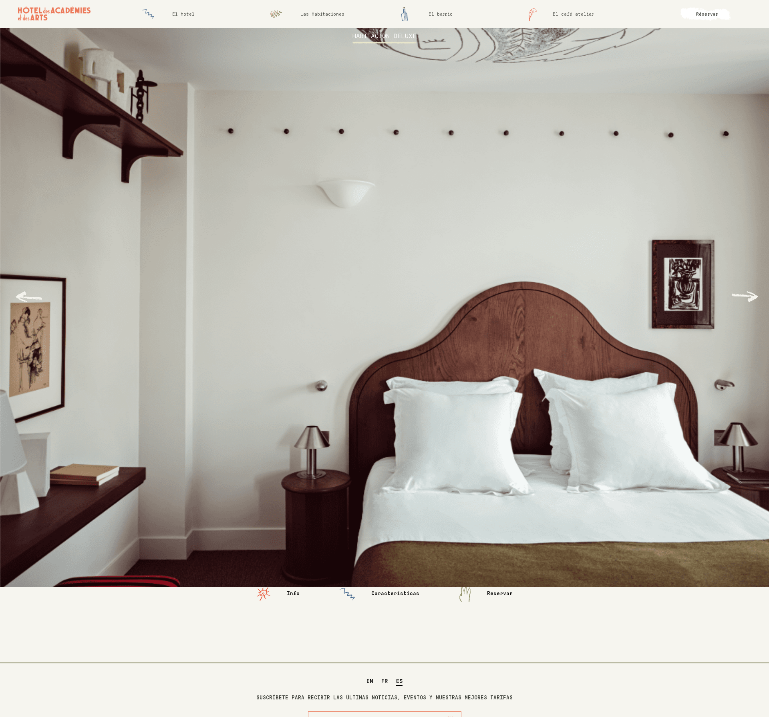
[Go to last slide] (29, 296)
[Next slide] (745, 296)
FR (384, 681)
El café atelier (573, 14)
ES (399, 681)
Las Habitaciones (322, 14)
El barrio (441, 14)
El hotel (183, 14)
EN (369, 681)
